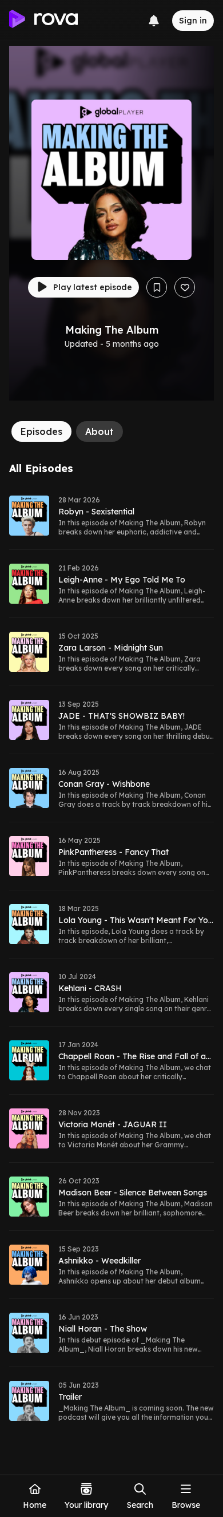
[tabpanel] (111, 948)
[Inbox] (154, 20)
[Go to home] (43, 20)
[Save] (156, 287)
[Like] (184, 287)
